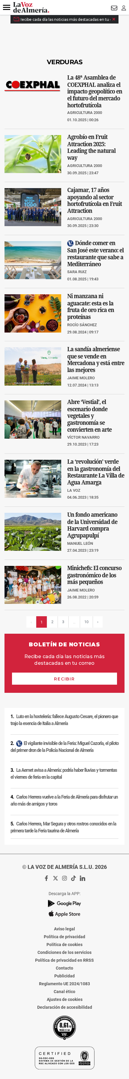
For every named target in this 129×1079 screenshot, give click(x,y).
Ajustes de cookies (64, 999)
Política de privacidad (64, 936)
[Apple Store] (64, 913)
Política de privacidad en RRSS (64, 960)
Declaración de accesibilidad (64, 1007)
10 (86, 622)
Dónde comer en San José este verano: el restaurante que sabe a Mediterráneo (95, 253)
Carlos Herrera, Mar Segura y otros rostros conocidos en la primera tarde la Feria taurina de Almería (63, 827)
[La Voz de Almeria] (31, 7)
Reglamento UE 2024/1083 (64, 983)
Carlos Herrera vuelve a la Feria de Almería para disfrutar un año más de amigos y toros (64, 800)
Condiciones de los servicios (65, 952)
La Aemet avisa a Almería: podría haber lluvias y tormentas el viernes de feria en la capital (63, 773)
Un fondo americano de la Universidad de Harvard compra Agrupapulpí (92, 525)
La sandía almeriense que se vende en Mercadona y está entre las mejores (95, 359)
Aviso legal (64, 928)
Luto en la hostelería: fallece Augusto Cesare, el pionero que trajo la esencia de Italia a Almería (64, 720)
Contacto (64, 968)
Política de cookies (64, 944)
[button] (6, 7)
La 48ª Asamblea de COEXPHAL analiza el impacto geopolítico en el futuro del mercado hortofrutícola (94, 91)
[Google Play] (64, 903)
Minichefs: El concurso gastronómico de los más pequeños (94, 575)
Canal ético (64, 991)
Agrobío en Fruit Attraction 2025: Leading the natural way (91, 147)
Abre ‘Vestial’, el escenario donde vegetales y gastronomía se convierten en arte (89, 416)
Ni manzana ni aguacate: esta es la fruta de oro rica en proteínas (90, 306)
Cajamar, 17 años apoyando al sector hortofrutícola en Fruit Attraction (94, 200)
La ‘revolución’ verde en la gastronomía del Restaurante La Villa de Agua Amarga (95, 472)
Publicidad (64, 975)
